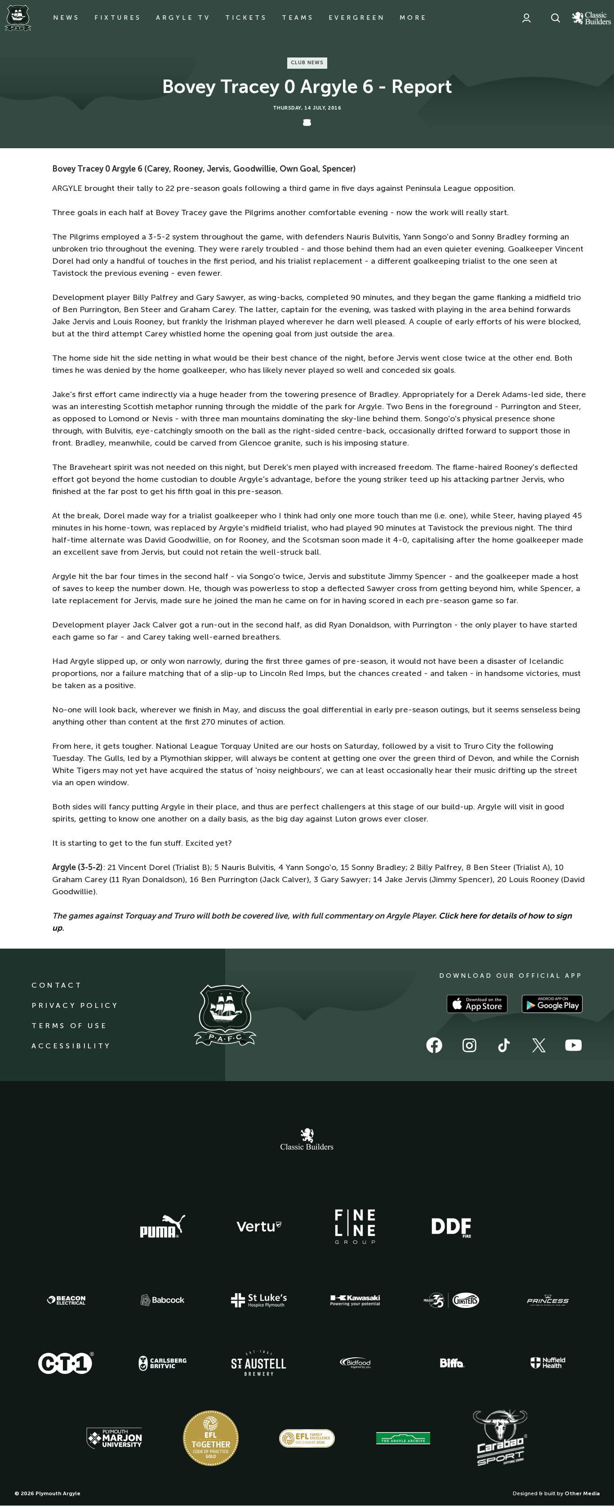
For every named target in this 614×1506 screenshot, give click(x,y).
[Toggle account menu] (526, 18)
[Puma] (163, 1226)
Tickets (246, 18)
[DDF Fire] (451, 1226)
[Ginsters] (451, 1300)
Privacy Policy (74, 1005)
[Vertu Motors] (259, 1226)
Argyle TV (183, 18)
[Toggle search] (555, 18)
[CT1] (66, 1363)
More (413, 18)
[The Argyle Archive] (403, 1438)
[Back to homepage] (18, 18)
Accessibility (71, 1046)
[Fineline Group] (355, 1226)
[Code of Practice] (211, 1438)
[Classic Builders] (307, 1140)
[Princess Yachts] (548, 1300)
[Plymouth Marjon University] (114, 1438)
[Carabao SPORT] (500, 1438)
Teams (298, 18)
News (66, 18)
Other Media (582, 1493)
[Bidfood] (355, 1363)
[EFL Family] (307, 1438)
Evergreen (357, 18)
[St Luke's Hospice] (259, 1300)
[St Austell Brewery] (259, 1363)
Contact (56, 985)
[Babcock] (163, 1300)
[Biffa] (451, 1363)
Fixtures (118, 18)
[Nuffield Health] (548, 1363)
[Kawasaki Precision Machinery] (355, 1300)
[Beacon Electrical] (66, 1300)
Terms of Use (69, 1025)
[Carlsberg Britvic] (163, 1363)
